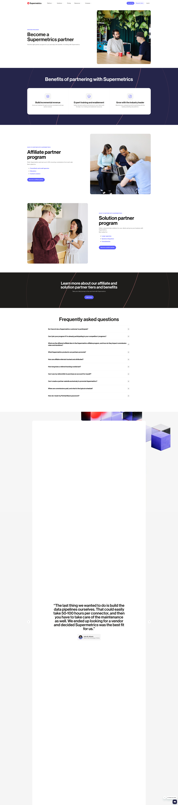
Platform (49, 3)
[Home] (34, 3)
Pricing (69, 3)
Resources (77, 3)
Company (87, 3)
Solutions (59, 3)
